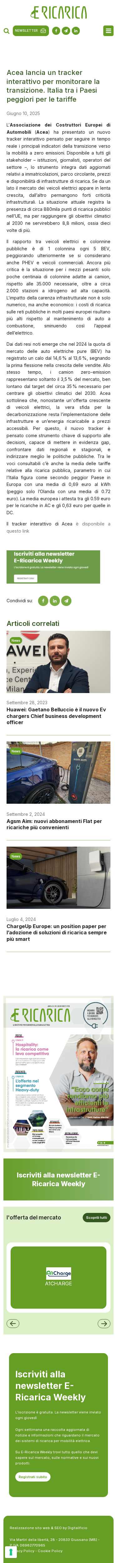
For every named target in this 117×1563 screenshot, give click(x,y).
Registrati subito (33, 1477)
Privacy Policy (22, 1551)
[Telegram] (66, 601)
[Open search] (6, 30)
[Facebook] (43, 601)
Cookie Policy (50, 1551)
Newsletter (26, 31)
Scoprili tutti (96, 1217)
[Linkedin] (55, 601)
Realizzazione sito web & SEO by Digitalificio (48, 1528)
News (16, 640)
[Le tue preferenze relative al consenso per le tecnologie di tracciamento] (11, 1552)
